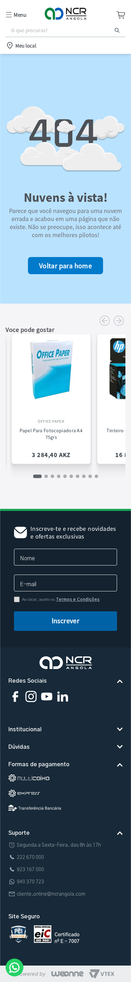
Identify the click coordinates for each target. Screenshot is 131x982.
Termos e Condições (78, 599)
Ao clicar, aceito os (61, 599)
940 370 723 (30, 882)
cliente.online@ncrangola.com (51, 894)
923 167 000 (30, 869)
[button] (25, 14)
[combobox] (65, 30)
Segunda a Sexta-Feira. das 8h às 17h (59, 845)
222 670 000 (30, 857)
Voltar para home (65, 265)
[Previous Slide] (105, 320)
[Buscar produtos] (117, 30)
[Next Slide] (119, 320)
